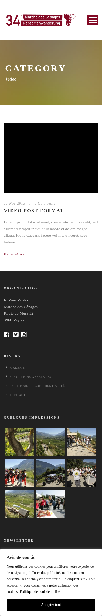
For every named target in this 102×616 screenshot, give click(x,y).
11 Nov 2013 (14, 203)
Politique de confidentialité (40, 592)
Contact (18, 395)
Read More (14, 254)
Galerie (17, 367)
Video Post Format (34, 210)
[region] (51, 582)
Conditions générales (30, 376)
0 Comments (45, 203)
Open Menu (92, 20)
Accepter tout (51, 605)
